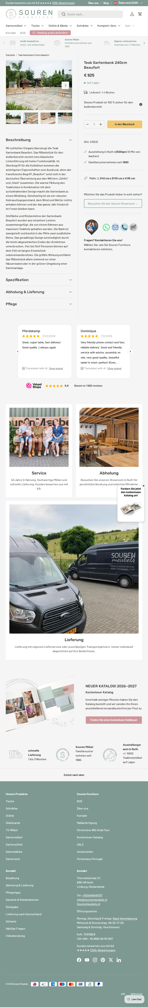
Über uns (93, 3)
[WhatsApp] (106, 227)
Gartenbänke (14, 851)
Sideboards (13, 822)
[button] (140, 14)
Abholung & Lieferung (20, 885)
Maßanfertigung (87, 822)
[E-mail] (115, 227)
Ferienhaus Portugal (90, 859)
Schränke (12, 808)
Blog (106, 3)
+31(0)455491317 (92, 895)
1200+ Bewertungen (103, 950)
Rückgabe (12, 907)
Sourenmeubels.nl (88, 904)
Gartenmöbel (14, 837)
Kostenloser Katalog (90, 837)
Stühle (10, 815)
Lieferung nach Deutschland (24, 914)
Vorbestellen (85, 851)
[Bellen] (124, 227)
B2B (22, 32)
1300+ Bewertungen (63, 3)
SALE (80, 844)
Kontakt (11, 32)
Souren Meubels (20, 984)
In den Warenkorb (124, 124)
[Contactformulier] (133, 227)
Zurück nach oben (74, 774)
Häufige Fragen (15, 928)
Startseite (10, 55)
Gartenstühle (14, 844)
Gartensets (13, 859)
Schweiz (11, 921)
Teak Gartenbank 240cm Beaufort (33, 55)
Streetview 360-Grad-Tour (93, 830)
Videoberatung (15, 935)
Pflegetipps (13, 892)
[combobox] (90, 14)
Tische (10, 801)
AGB (123, 994)
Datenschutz (136, 994)
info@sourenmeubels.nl (92, 899)
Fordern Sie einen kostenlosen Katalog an (113, 719)
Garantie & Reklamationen (22, 899)
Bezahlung (12, 878)
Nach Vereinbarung (125, 918)
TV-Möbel (12, 830)
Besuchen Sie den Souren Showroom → (113, 203)
